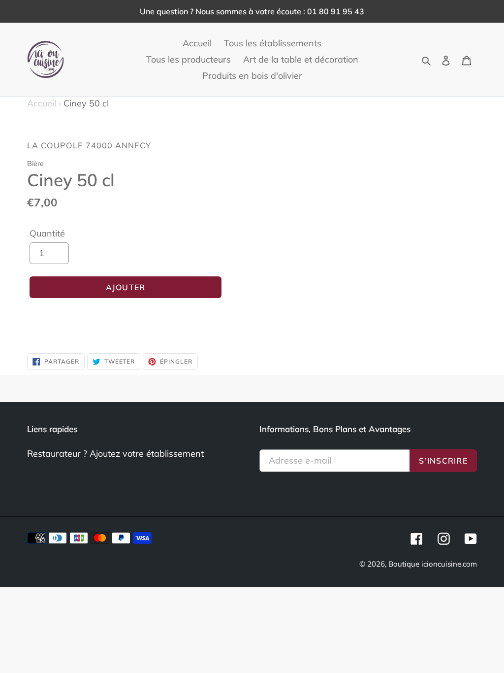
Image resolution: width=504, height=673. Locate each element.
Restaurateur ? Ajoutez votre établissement (115, 453)
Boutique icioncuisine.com (432, 564)
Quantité (47, 233)
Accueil (44, 103)
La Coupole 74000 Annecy (89, 145)
